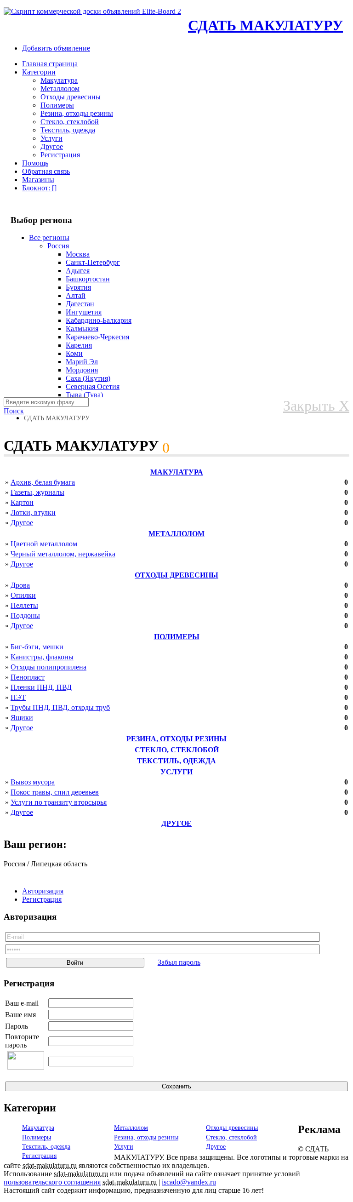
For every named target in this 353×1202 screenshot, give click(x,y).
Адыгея (78, 271)
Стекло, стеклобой (69, 122)
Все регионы (49, 237)
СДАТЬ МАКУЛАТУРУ (265, 25)
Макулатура (59, 80)
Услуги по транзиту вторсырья (59, 802)
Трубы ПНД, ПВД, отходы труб (60, 707)
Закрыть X (316, 405)
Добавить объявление (56, 48)
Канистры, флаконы (42, 657)
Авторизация (42, 891)
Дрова (20, 585)
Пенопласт (28, 677)
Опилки (23, 595)
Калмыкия (82, 328)
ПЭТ (18, 697)
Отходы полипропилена (48, 667)
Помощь (35, 163)
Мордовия (82, 370)
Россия (58, 246)
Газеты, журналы (37, 492)
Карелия (79, 345)
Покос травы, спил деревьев (55, 792)
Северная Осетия (93, 386)
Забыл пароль (179, 962)
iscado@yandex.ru (189, 1182)
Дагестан (80, 304)
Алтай (75, 295)
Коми (74, 353)
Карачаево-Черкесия (97, 337)
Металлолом (60, 88)
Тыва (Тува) (84, 395)
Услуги (51, 138)
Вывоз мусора (33, 782)
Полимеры (57, 105)
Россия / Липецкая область (45, 864)
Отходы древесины (70, 97)
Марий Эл (82, 362)
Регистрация (60, 155)
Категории (39, 72)
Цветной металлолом (44, 544)
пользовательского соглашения (52, 1182)
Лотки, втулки (33, 512)
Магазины (38, 179)
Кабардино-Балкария (98, 320)
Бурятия (78, 287)
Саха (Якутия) (88, 378)
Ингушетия (84, 312)
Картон (22, 502)
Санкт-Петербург (93, 262)
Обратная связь (46, 171)
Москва (78, 254)
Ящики (22, 717)
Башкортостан (88, 279)
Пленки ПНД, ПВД (41, 687)
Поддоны (25, 615)
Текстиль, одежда (67, 130)
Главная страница (50, 64)
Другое (51, 146)
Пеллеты (24, 605)
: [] (39, 188)
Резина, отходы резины (76, 113)
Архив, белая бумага (43, 482)
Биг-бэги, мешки (37, 647)
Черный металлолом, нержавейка (63, 554)
